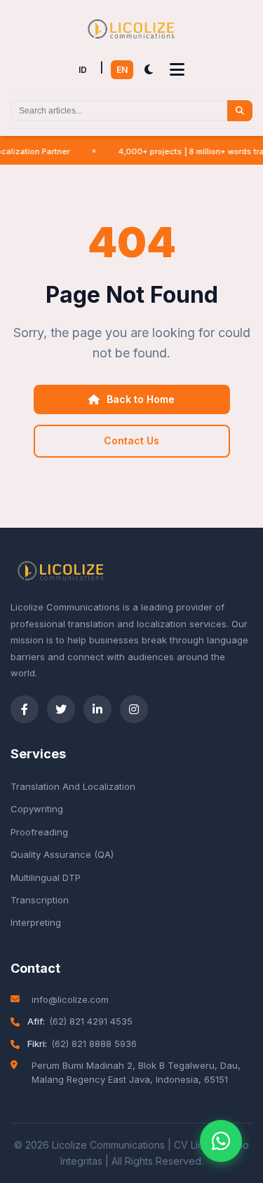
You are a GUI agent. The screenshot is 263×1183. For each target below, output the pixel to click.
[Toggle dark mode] (148, 70)
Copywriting (37, 808)
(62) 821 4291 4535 (91, 1021)
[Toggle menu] (177, 70)
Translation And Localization (73, 786)
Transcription (40, 899)
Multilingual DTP (46, 877)
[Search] (239, 110)
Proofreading (39, 831)
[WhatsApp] (221, 1141)
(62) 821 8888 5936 (94, 1043)
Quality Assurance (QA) (62, 854)
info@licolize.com (70, 999)
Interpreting (36, 922)
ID (83, 69)
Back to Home (141, 399)
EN (122, 69)
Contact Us (131, 440)
